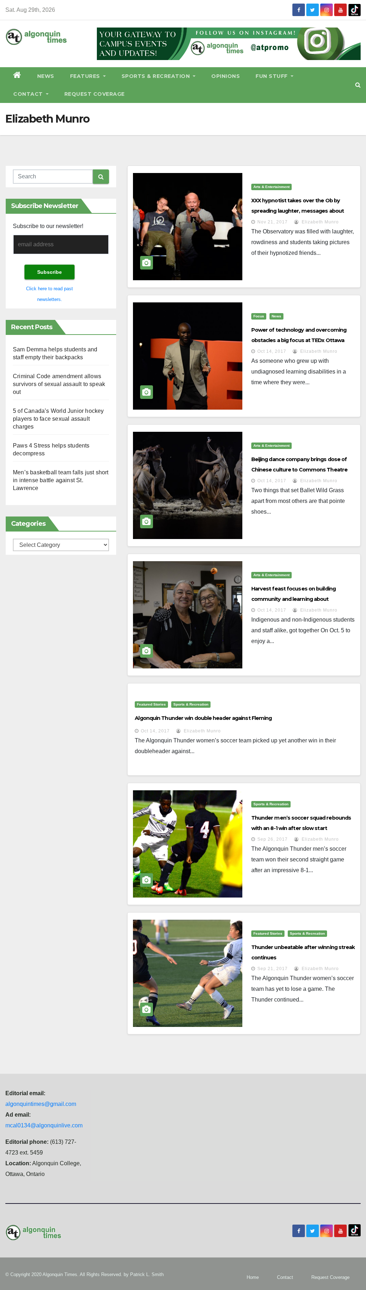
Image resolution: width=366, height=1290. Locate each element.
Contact (28, 94)
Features (86, 76)
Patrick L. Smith (147, 1274)
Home (253, 1277)
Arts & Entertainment (271, 187)
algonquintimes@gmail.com (40, 1104)
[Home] (17, 76)
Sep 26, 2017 (272, 839)
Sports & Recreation (157, 76)
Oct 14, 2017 (271, 351)
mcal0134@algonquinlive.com (44, 1125)
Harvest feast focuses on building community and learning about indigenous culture (293, 599)
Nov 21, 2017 (272, 221)
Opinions (225, 76)
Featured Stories (151, 704)
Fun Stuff (272, 76)
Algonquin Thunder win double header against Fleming (203, 718)
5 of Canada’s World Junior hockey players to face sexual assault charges (58, 419)
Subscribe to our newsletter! (48, 226)
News (45, 76)
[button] (358, 85)
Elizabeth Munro (319, 221)
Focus (258, 316)
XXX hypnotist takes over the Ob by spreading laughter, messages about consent (297, 210)
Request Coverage (94, 94)
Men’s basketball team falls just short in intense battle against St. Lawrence (61, 480)
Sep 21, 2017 (272, 968)
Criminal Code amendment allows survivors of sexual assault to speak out (59, 384)
